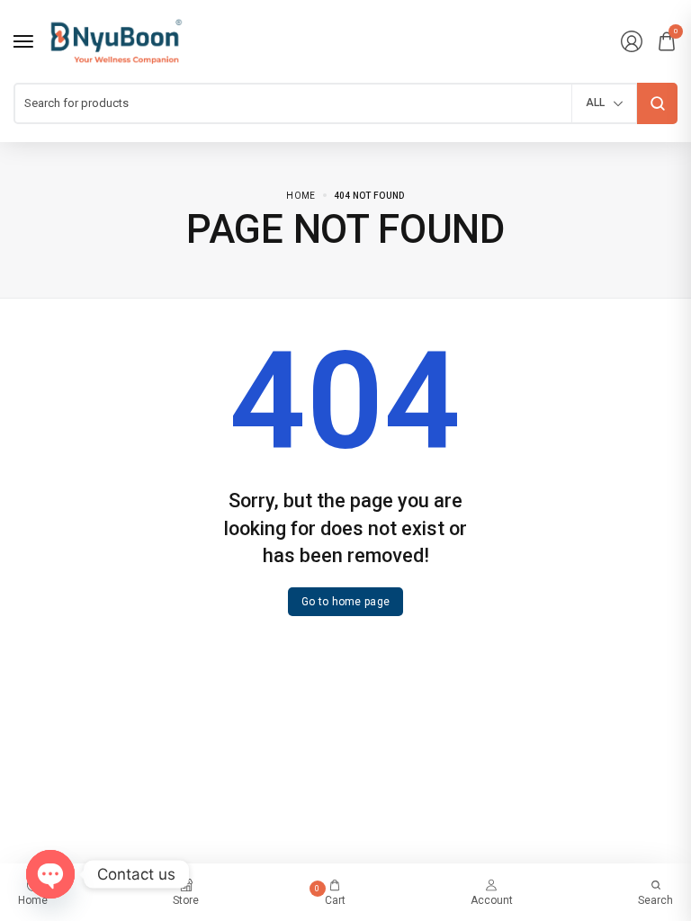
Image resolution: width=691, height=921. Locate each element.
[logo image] (116, 40)
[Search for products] (657, 103)
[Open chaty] (50, 874)
